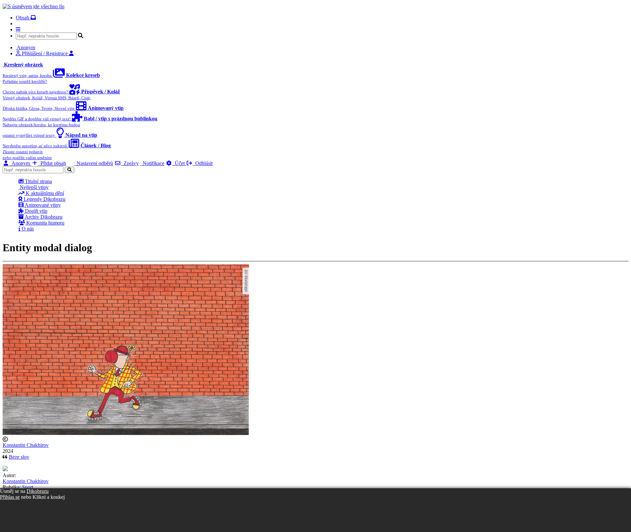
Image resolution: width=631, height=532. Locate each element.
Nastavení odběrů (93, 163)
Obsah (23, 17)
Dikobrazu (38, 491)
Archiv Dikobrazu (43, 217)
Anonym (20, 163)
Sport (27, 487)
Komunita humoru (44, 223)
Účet (179, 163)
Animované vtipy (42, 205)
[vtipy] (5, 469)
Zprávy (130, 163)
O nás (27, 228)
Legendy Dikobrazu (43, 199)
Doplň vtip (35, 211)
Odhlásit (203, 163)
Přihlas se (10, 497)
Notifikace (152, 163)
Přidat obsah (52, 163)
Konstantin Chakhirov (26, 445)
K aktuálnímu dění (44, 193)
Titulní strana (38, 181)
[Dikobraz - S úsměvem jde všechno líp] (33, 6)
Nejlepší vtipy (33, 187)
